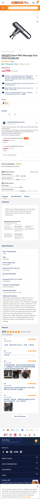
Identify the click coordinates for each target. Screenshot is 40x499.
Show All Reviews (20, 416)
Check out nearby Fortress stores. (10, 442)
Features (5, 196)
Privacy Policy (27, 497)
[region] (20, 491)
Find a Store (6, 440)
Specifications (16, 196)
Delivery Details (34, 172)
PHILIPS (6, 55)
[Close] (38, 486)
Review (27, 196)
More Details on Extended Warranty (11, 135)
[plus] (15, 114)
